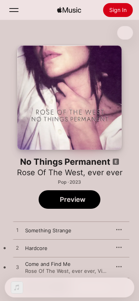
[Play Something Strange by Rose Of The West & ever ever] (17, 230)
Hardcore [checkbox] (36, 248)
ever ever (105, 172)
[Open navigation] (13, 10)
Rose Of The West (50, 172)
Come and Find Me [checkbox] (48, 264)
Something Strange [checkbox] (48, 230)
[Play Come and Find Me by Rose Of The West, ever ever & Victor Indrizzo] (17, 267)
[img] (69, 10)
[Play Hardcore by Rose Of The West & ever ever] (17, 248)
